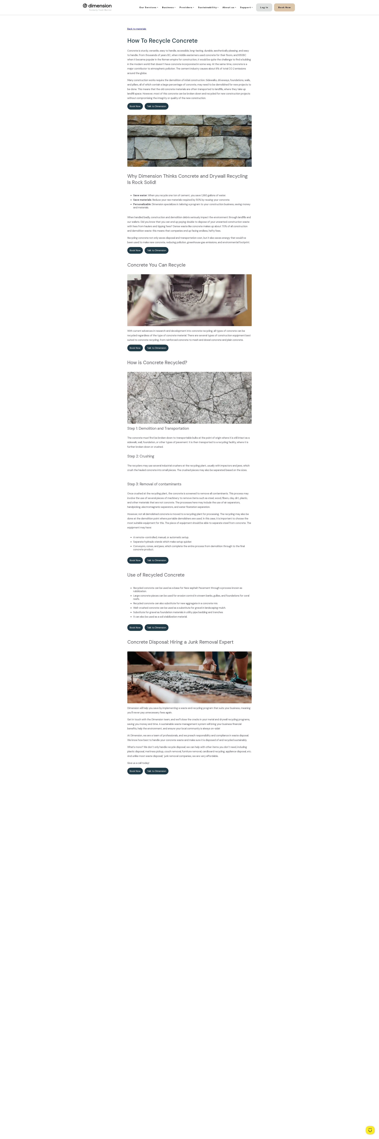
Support (245, 7)
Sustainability (207, 7)
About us (229, 7)
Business (168, 7)
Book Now (284, 7)
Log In (264, 7)
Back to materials (136, 28)
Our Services (147, 7)
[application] (370, 1130)
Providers (186, 7)
